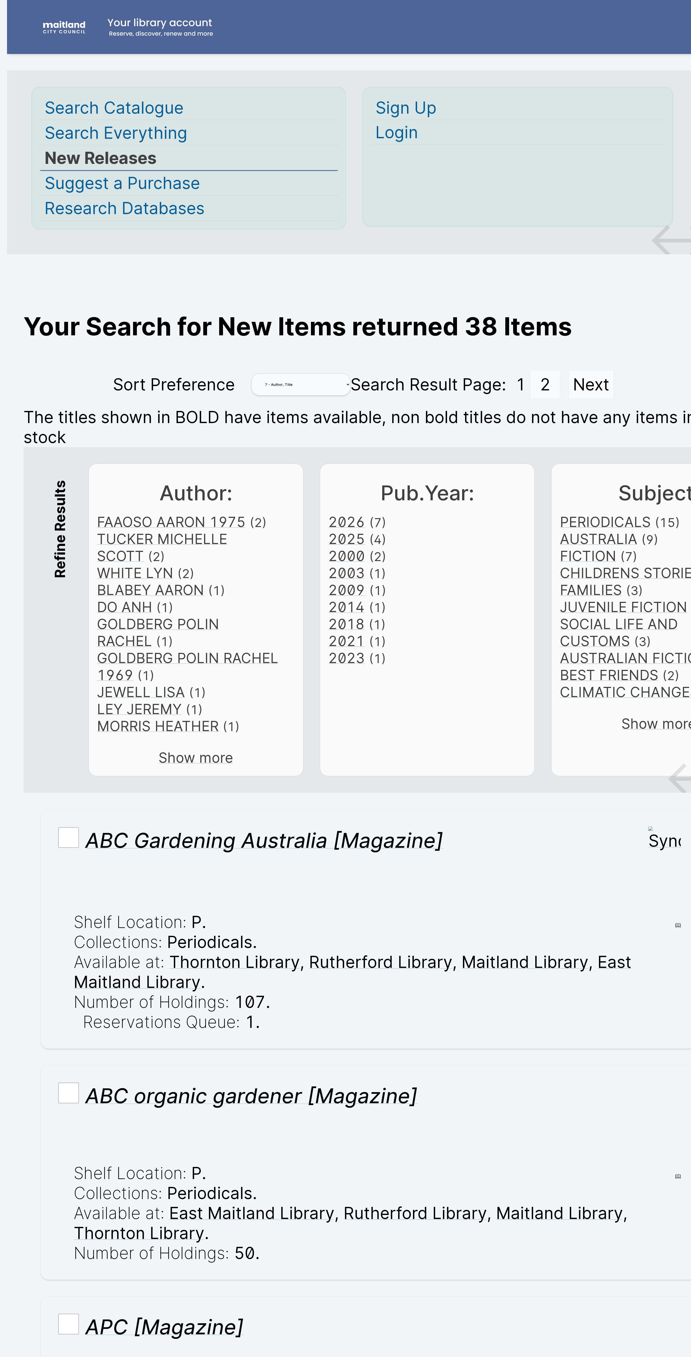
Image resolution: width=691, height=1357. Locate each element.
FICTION (588, 556)
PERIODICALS (605, 522)
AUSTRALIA (598, 539)
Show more (195, 757)
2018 (346, 624)
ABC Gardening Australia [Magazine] (264, 840)
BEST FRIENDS (609, 675)
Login (396, 132)
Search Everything (116, 133)
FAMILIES (591, 590)
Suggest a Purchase (122, 183)
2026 (346, 522)
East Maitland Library (251, 1213)
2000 (346, 556)
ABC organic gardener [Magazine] (251, 1095)
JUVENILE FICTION (623, 607)
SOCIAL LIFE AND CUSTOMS (619, 633)
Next (591, 384)
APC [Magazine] (164, 1326)
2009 (346, 590)
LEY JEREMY (139, 709)
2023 (346, 658)
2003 (346, 573)
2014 (346, 607)
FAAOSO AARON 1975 (171, 522)
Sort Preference (174, 384)
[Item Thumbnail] (664, 841)
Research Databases (125, 208)
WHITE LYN (135, 573)
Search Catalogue (114, 108)
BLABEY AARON (150, 590)
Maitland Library (525, 962)
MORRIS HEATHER (158, 726)
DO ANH (124, 607)
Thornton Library (234, 962)
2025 (346, 539)
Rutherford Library (380, 962)
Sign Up (405, 108)
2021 (346, 641)
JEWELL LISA (141, 692)
